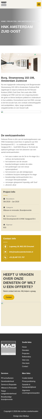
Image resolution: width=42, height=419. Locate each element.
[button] (39, 4)
